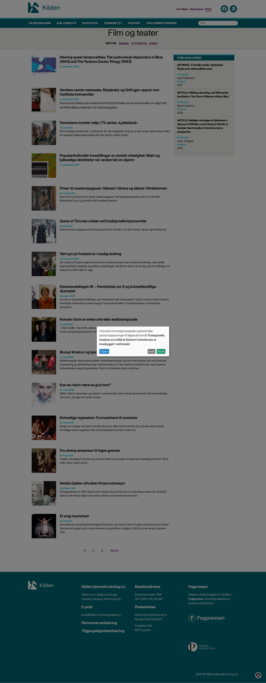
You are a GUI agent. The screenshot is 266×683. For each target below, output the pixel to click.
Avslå (151, 351)
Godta (161, 351)
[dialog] (133, 341)
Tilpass (104, 351)
